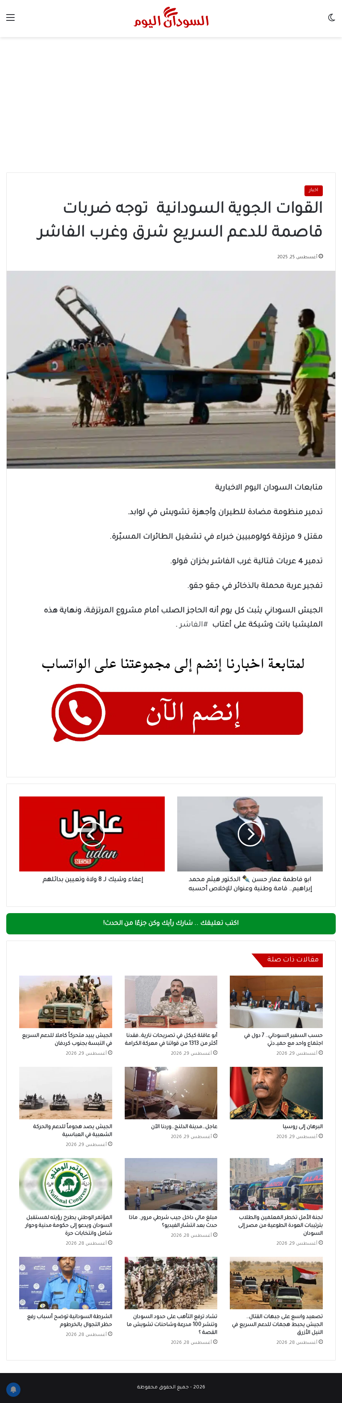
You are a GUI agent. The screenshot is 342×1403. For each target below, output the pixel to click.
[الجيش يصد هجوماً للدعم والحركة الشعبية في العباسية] (65, 1093)
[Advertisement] (171, 108)
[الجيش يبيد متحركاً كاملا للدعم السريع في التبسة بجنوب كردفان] (65, 1002)
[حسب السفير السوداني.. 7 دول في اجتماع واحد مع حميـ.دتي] (276, 1002)
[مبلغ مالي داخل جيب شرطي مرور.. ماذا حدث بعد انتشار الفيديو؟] (171, 1184)
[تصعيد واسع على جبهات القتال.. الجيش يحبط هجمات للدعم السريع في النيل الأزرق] (276, 1283)
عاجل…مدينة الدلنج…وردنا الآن (184, 1127)
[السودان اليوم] (171, 18)
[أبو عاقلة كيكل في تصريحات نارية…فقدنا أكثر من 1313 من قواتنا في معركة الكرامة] (171, 1002)
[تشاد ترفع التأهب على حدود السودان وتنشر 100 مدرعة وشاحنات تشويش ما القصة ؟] (171, 1283)
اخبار (313, 190)
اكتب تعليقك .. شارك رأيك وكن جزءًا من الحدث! (171, 923)
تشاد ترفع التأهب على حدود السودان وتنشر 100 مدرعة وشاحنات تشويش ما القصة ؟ (172, 1325)
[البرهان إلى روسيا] (276, 1093)
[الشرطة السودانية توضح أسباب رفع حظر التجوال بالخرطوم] (65, 1283)
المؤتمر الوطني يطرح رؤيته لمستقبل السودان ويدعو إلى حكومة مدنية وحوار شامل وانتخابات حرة (68, 1226)
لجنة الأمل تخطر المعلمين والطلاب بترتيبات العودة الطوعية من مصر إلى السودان (280, 1226)
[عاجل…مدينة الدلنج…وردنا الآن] (171, 1093)
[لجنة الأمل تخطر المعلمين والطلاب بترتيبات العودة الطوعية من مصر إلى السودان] (276, 1184)
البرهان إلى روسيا (303, 1127)
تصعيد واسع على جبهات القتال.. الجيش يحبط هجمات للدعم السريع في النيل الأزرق (277, 1325)
